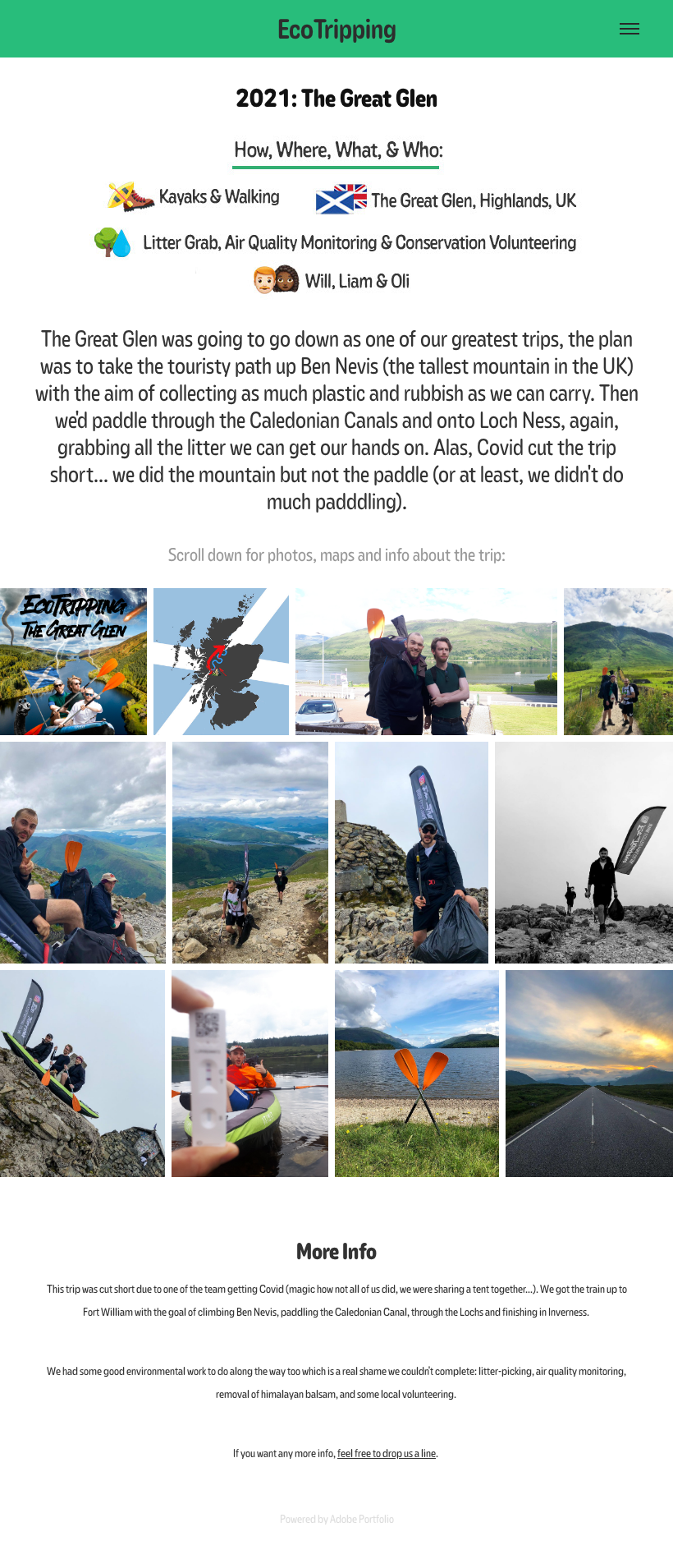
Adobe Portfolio (362, 1518)
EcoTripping (336, 28)
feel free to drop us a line (386, 1453)
